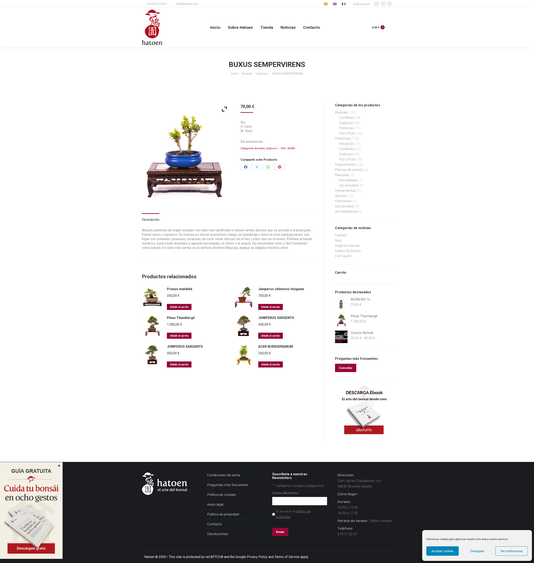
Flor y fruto (347, 133)
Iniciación (346, 144)
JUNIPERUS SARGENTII (276, 318)
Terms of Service (287, 557)
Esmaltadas (348, 180)
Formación (343, 201)
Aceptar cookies (443, 551)
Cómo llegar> (348, 494)
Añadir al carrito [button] (179, 307)
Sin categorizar (346, 211)
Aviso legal (215, 504)
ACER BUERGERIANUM (275, 347)
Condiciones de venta (223, 475)
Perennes (346, 128)
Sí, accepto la (293, 514)
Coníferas (346, 117)
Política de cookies (221, 495)
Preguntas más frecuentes (227, 485)
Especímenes (345, 164)
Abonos (341, 196)
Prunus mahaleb (179, 289)
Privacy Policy (257, 557)
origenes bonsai (347, 245)
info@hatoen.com (187, 3)
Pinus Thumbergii (181, 318)
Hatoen (341, 235)
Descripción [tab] (150, 220)
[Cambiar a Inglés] (335, 4)
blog (338, 240)
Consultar (346, 368)
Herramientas (345, 190)
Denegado (477, 551)
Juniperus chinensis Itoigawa (281, 289)
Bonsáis (260, 148)
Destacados (344, 206)
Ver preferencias (511, 551)
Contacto (214, 524)
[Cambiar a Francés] (344, 4)
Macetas (342, 175)
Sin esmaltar (348, 185)
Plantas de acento (349, 170)
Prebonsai (342, 138)
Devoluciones (217, 534)
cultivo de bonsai (348, 251)
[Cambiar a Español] (326, 4)
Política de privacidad (223, 514)
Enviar (280, 532)
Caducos (271, 148)
